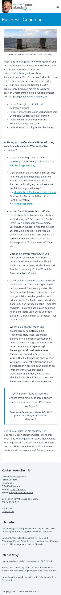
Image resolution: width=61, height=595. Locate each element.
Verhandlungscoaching (22, 165)
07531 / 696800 (18, 489)
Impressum (7, 508)
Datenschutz (8, 511)
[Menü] (58, 6)
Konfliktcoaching (23, 203)
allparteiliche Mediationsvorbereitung (35, 192)
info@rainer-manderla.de (21, 492)
